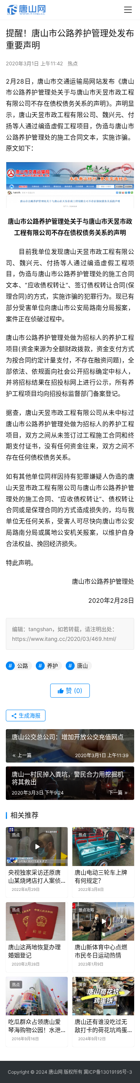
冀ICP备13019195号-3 (108, 1072)
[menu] (128, 10)
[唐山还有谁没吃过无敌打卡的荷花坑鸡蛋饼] (103, 996)
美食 (82, 984)
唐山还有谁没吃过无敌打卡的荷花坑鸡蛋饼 (101, 1026)
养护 (52, 665)
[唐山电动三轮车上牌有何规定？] (103, 846)
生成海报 (28, 715)
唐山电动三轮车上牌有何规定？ (101, 876)
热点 (73, 63)
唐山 (82, 665)
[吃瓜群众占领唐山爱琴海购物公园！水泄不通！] (37, 996)
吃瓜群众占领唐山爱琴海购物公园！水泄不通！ (34, 1026)
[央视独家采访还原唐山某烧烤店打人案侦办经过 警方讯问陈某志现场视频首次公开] (37, 846)
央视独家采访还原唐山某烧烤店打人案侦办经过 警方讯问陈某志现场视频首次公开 (35, 877)
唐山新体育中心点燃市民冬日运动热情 (101, 951)
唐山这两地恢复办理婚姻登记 (34, 951)
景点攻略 (86, 910)
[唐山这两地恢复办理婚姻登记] (37, 921)
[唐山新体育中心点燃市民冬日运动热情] (103, 921)
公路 (22, 665)
